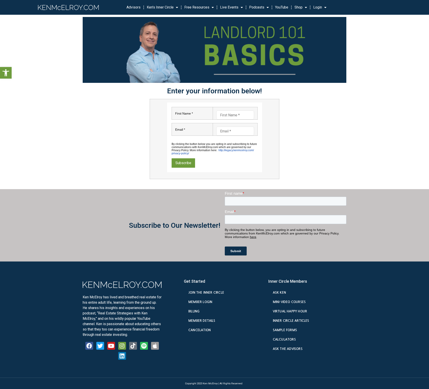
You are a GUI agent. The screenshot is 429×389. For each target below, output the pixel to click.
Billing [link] (194, 311)
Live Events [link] (229, 7)
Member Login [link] (200, 301)
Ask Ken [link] (279, 292)
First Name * (184, 113)
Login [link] (317, 7)
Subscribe (183, 163)
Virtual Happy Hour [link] (290, 311)
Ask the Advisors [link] (288, 348)
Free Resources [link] (196, 7)
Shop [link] (298, 7)
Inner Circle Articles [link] (291, 320)
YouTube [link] (281, 7)
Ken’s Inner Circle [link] (160, 7)
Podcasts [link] (256, 7)
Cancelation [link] (199, 330)
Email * (180, 129)
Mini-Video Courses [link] (289, 301)
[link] (6, 73)
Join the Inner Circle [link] (206, 292)
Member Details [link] (201, 320)
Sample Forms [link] (285, 330)
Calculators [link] (284, 339)
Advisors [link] (133, 7)
